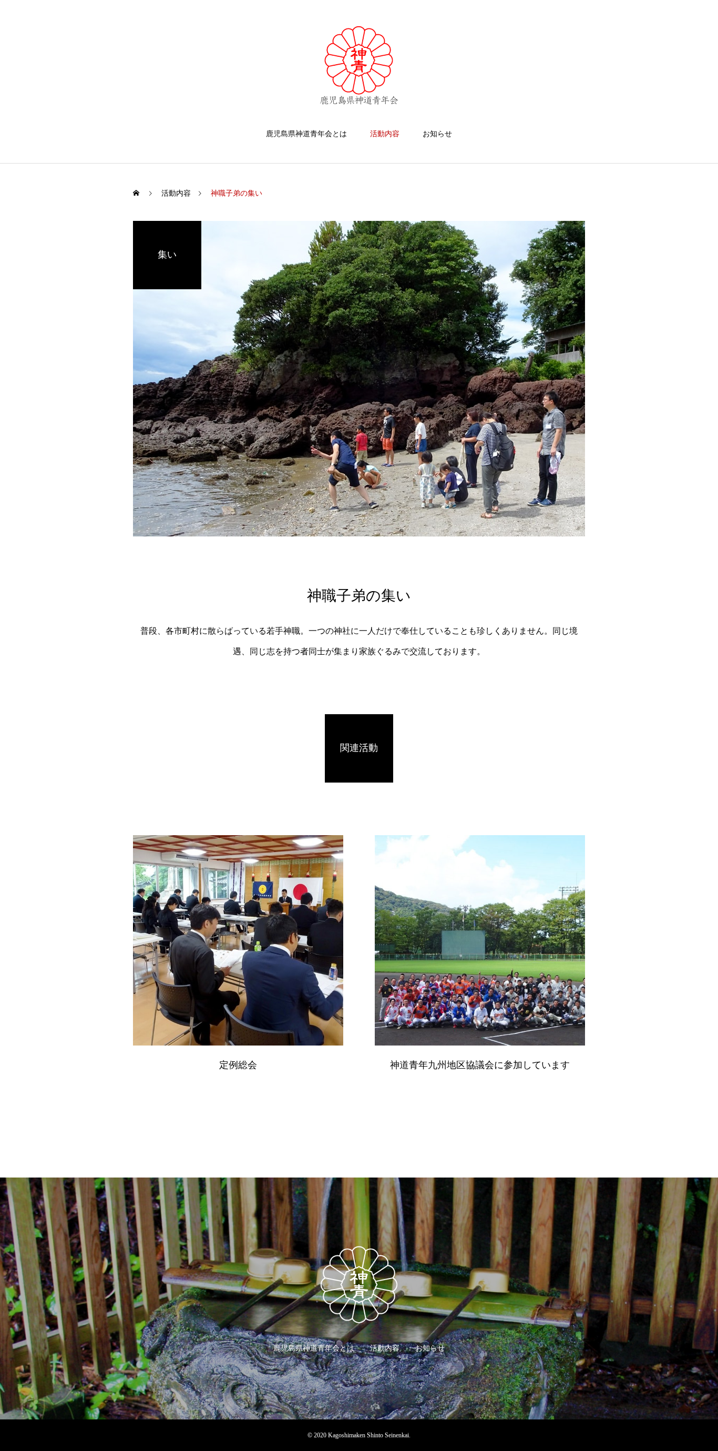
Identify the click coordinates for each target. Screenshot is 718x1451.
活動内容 (384, 134)
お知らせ (437, 134)
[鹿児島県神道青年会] (359, 65)
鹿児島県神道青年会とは (306, 134)
